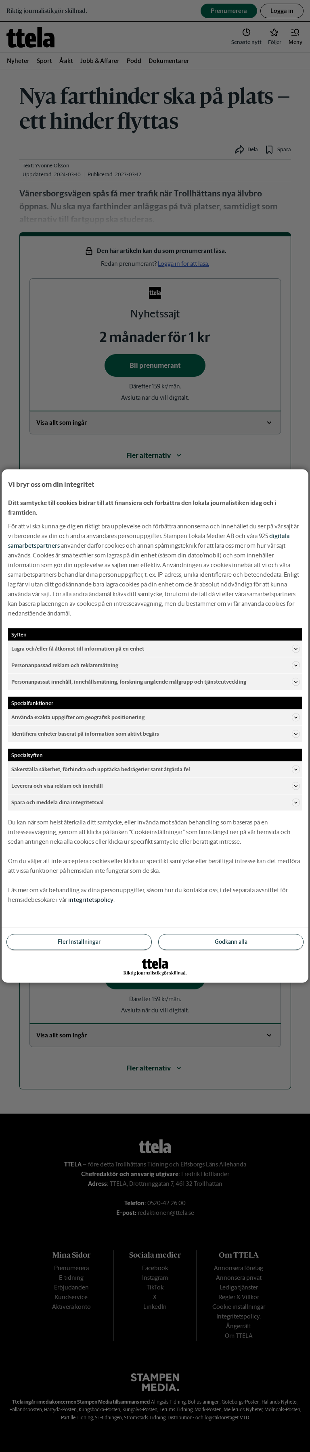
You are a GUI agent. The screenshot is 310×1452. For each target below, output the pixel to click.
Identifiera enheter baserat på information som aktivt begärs (85, 733)
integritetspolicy (90, 899)
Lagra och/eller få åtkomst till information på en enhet (77, 648)
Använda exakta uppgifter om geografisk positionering (78, 716)
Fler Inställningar (79, 941)
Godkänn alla (231, 941)
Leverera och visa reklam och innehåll (57, 785)
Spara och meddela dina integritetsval (57, 802)
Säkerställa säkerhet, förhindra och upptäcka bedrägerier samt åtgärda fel (100, 769)
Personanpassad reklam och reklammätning (64, 664)
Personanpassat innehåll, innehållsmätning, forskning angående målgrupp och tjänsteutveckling (128, 681)
